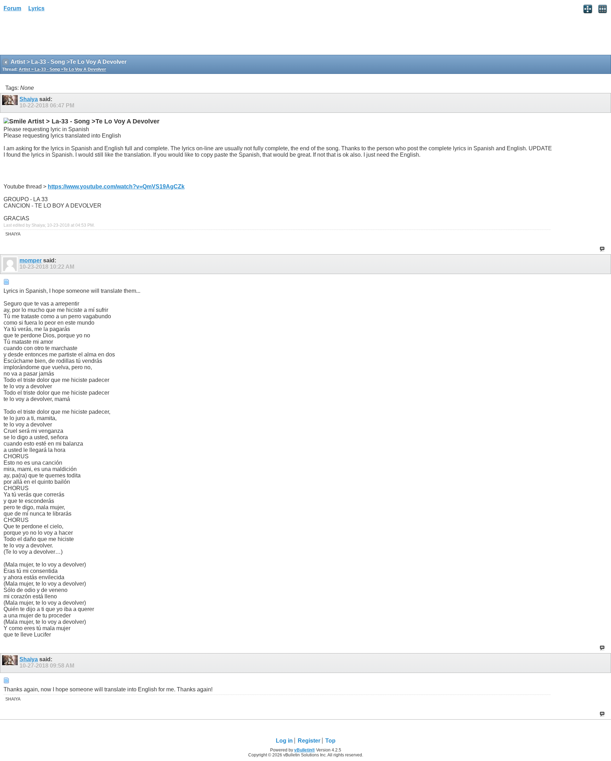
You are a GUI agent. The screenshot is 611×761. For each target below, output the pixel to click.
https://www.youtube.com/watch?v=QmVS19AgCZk (116, 187)
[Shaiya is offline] (10, 103)
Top (330, 741)
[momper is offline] (10, 264)
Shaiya (28, 99)
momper (30, 260)
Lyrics (36, 8)
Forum (12, 8)
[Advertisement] (56, 35)
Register (309, 741)
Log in (284, 741)
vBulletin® (304, 750)
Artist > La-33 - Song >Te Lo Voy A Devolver (62, 69)
